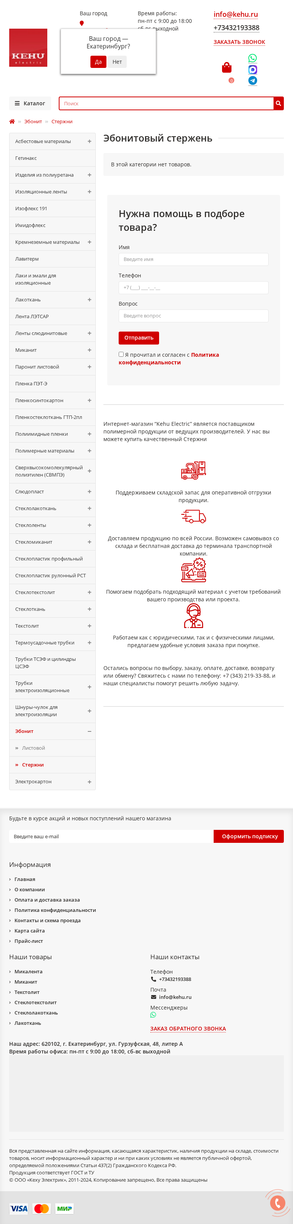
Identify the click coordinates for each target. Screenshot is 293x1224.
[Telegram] (252, 81)
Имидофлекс (30, 225)
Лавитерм (27, 258)
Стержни (33, 764)
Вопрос (128, 303)
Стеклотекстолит (35, 592)
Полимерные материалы (44, 450)
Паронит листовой (37, 366)
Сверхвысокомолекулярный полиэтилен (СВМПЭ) (49, 471)
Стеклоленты (30, 525)
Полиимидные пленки (41, 433)
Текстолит (27, 625)
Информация (30, 864)
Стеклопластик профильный (49, 558)
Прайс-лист (28, 940)
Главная (24, 879)
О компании (29, 889)
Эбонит (24, 731)
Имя (124, 247)
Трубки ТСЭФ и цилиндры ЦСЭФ (45, 662)
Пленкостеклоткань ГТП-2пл (48, 417)
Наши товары (30, 956)
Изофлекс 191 (31, 208)
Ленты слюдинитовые (41, 333)
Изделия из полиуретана (44, 174)
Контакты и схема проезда (47, 920)
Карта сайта (29, 930)
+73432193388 (175, 979)
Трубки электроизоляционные (42, 687)
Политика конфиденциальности (55, 910)
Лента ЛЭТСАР (32, 316)
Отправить (138, 337)
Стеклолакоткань (35, 508)
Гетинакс (26, 158)
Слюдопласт (29, 491)
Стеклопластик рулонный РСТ (50, 575)
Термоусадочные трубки (44, 642)
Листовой (33, 747)
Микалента (28, 971)
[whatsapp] (153, 1015)
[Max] (252, 69)
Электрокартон (33, 781)
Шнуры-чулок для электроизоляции (36, 711)
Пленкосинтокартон (39, 400)
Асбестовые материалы (43, 141)
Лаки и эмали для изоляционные (35, 279)
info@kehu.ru (175, 997)
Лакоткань (28, 299)
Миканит (26, 349)
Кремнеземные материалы (47, 241)
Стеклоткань (30, 609)
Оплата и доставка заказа (47, 899)
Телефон (130, 275)
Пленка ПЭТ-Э (31, 383)
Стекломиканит (33, 541)
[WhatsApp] (252, 58)
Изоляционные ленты (41, 191)
